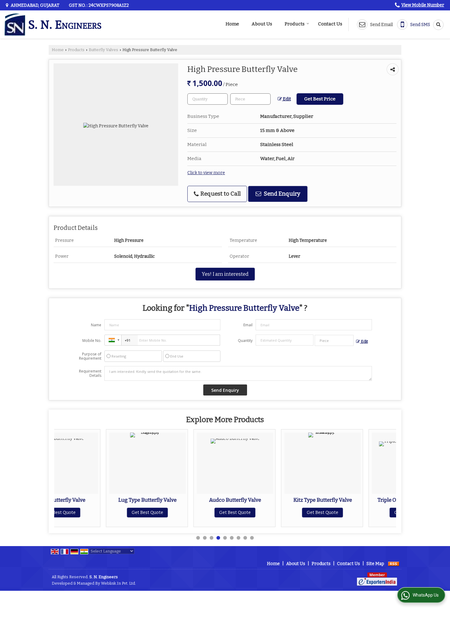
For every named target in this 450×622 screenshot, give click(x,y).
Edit (286, 99)
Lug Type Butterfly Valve (97, 500)
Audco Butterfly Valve (184, 500)
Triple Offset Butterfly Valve (359, 500)
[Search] (436, 25)
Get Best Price (320, 99)
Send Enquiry (281, 193)
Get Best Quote (97, 512)
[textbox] (250, 99)
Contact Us (330, 24)
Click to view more (206, 172)
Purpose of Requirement (90, 356)
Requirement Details (90, 373)
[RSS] (393, 563)
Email (248, 325)
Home (232, 24)
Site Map (375, 563)
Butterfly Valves (103, 49)
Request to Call (220, 193)
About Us (262, 24)
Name (96, 325)
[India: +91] (113, 340)
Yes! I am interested (225, 274)
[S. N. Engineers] (53, 24)
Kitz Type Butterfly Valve (271, 500)
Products (295, 24)
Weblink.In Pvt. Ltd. (118, 583)
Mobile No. (91, 340)
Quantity (245, 340)
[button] (422, 5)
